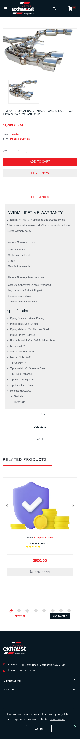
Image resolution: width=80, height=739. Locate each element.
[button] (7, 505)
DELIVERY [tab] (40, 426)
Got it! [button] (39, 728)
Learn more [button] (57, 719)
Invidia (15, 134)
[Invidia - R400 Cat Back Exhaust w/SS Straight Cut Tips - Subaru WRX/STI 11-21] (24, 91)
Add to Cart (40, 161)
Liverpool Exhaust (44, 537)
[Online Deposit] (40, 505)
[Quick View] (8, 490)
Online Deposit (42, 545)
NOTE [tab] (40, 439)
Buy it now (40, 173)
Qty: (5, 151)
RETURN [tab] (40, 414)
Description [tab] (40, 196)
